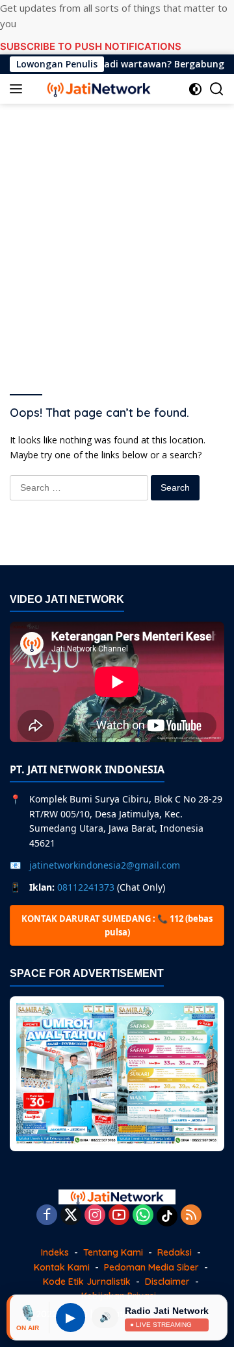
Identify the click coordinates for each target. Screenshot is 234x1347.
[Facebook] (46, 1215)
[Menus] (18, 89)
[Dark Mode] (195, 89)
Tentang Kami (113, 1252)
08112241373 (85, 887)
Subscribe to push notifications (90, 46)
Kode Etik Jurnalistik (87, 1281)
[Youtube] (119, 1215)
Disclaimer (167, 1281)
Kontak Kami (62, 1267)
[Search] (216, 89)
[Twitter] (70, 1215)
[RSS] (191, 1215)
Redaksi (174, 1252)
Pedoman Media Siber (151, 1267)
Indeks (55, 1252)
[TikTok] (167, 1216)
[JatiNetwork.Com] (97, 88)
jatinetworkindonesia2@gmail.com (104, 865)
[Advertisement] (117, 233)
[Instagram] (94, 1215)
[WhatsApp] (143, 1215)
